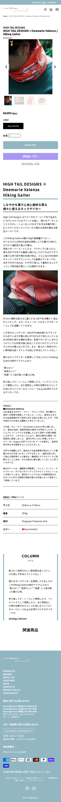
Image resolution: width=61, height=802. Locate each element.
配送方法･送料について (35, 778)
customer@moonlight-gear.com (18, 730)
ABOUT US (8, 677)
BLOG (6, 683)
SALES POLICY (10, 693)
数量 (5, 135)
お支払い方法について (13, 778)
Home (5, 16)
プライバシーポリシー (36, 780)
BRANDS (7, 674)
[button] (6, 67)
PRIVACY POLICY (11, 689)
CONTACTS (9, 686)
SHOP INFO (9, 680)
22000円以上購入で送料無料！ (45, 2)
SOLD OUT (30, 145)
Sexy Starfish (13, 126)
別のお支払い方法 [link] (30, 163)
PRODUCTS (9, 671)
